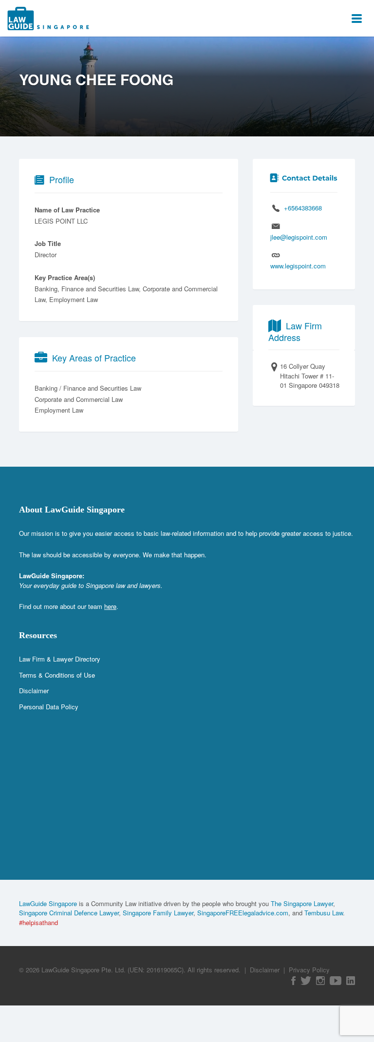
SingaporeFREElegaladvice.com (242, 912)
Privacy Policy (309, 969)
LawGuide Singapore (48, 903)
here (110, 606)
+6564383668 (303, 207)
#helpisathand (38, 922)
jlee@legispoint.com (298, 237)
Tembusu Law (323, 912)
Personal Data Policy (48, 706)
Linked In (350, 980)
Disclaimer (34, 690)
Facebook (293, 980)
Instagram (320, 980)
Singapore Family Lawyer (158, 912)
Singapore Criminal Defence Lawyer (69, 912)
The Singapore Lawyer (302, 903)
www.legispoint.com (298, 265)
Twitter (305, 980)
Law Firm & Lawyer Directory (59, 658)
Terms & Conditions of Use (57, 675)
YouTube (335, 980)
